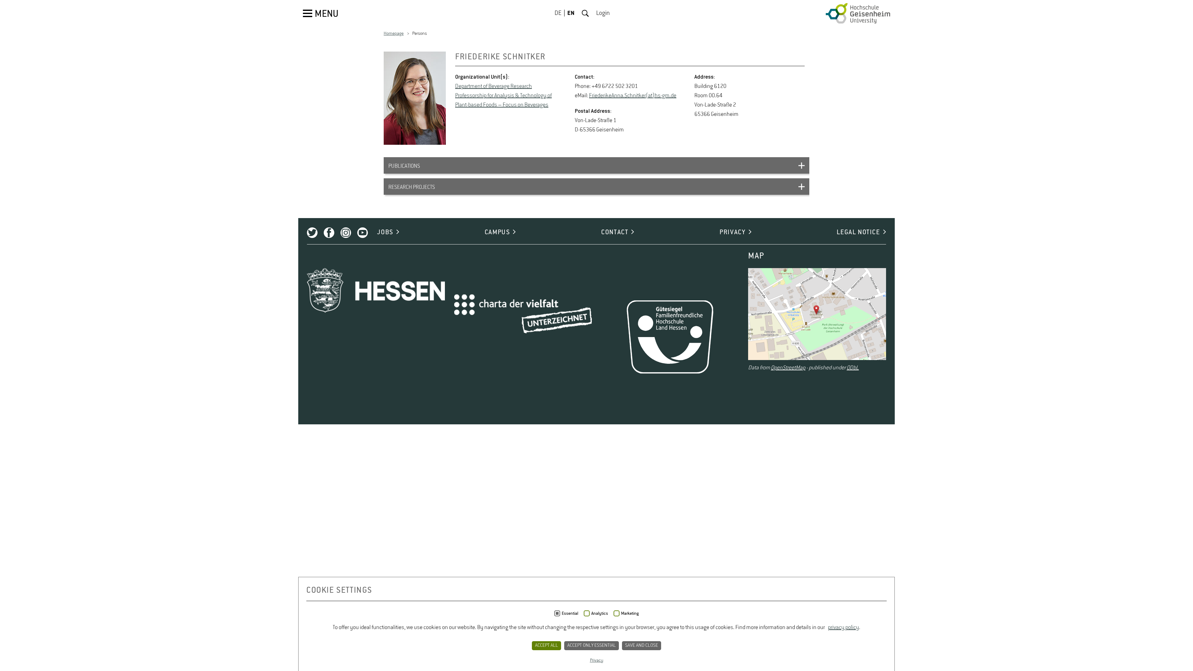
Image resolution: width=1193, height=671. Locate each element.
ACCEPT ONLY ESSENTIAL (591, 645)
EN (570, 13)
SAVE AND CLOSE (641, 645)
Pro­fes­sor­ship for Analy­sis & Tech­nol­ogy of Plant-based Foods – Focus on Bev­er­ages (503, 100)
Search (585, 13)
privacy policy (843, 627)
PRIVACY (732, 232)
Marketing (630, 613)
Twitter (312, 232)
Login (603, 13)
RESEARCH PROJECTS (411, 187)
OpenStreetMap (788, 368)
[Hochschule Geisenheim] (858, 13)
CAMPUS (497, 232)
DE (558, 13)
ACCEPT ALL (546, 645)
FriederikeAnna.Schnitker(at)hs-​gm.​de (632, 96)
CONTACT (614, 232)
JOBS (385, 232)
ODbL (853, 368)
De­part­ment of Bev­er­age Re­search (493, 86)
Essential (570, 613)
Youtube (362, 232)
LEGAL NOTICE (858, 232)
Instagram (346, 232)
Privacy (596, 660)
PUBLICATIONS (404, 166)
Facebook (329, 232)
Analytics (599, 613)
